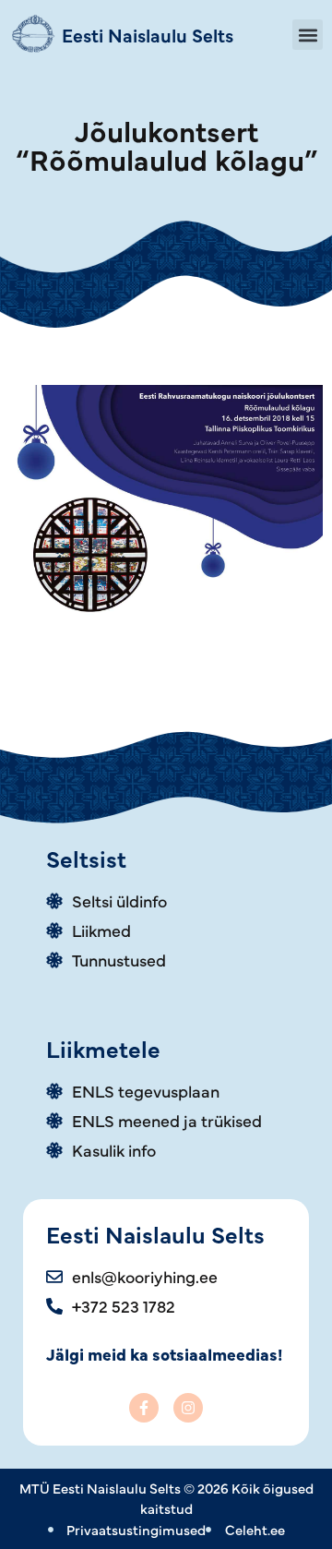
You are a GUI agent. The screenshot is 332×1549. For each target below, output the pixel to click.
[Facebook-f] (144, 1408)
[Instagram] (188, 1408)
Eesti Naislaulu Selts (147, 34)
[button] (307, 34)
